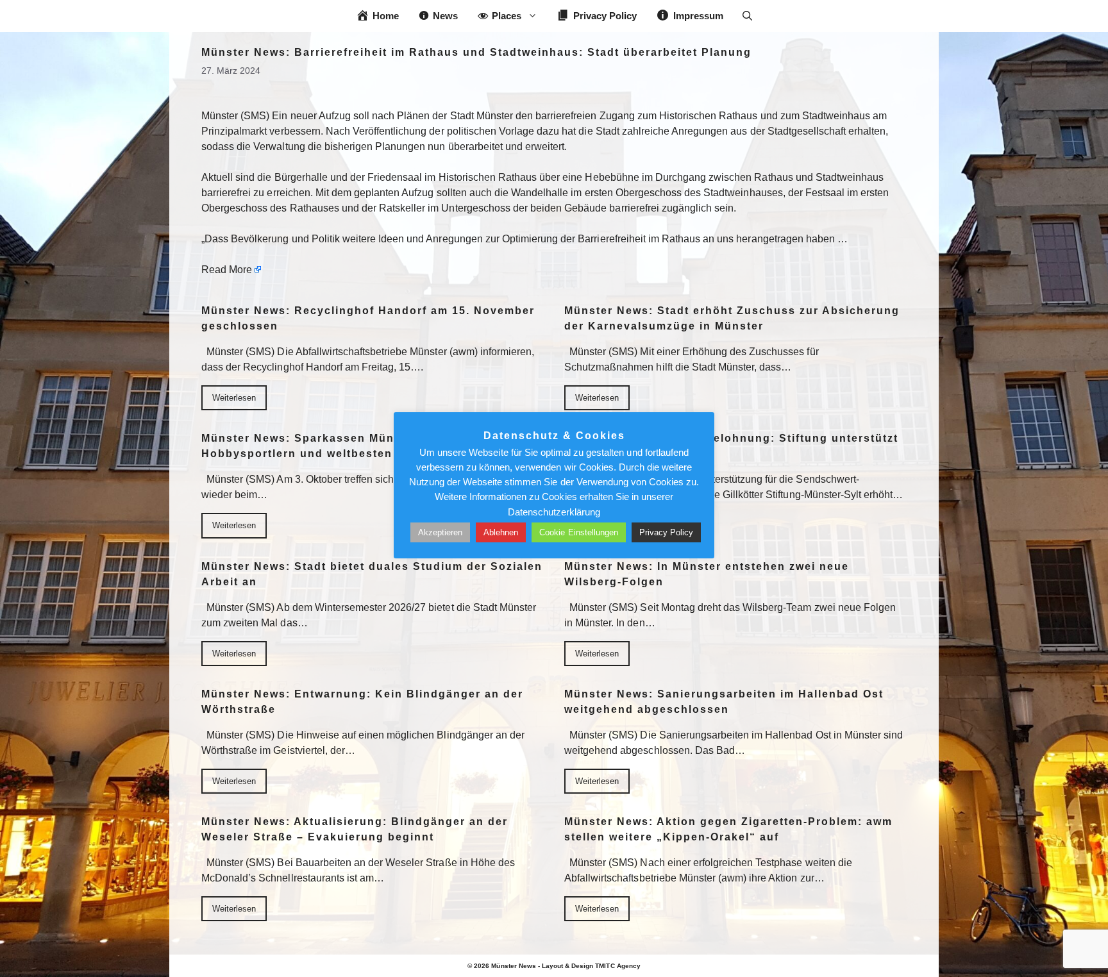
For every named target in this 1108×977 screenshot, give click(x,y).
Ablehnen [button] (500, 532)
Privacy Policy (666, 532)
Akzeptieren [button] (440, 532)
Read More (226, 269)
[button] (747, 16)
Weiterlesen (234, 398)
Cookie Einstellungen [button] (578, 532)
